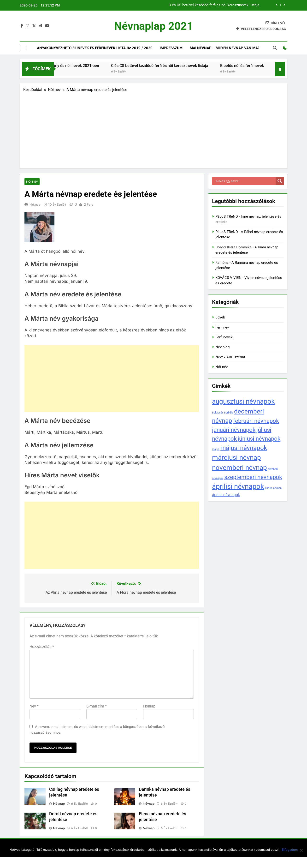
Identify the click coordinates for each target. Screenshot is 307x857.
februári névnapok (256, 420)
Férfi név (222, 327)
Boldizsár (217, 412)
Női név (32, 182)
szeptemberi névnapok (253, 476)
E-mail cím (96, 706)
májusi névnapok (243, 447)
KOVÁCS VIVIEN (228, 278)
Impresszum (171, 48)
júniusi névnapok (259, 438)
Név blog (222, 347)
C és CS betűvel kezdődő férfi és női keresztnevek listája (140, 65)
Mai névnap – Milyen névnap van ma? (224, 48)
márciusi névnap (236, 457)
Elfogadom (290, 849)
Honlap (149, 706)
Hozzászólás (42, 646)
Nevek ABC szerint (230, 357)
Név (34, 706)
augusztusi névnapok (243, 401)
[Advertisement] (153, 128)
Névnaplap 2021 (153, 26)
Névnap (35, 204)
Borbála (228, 412)
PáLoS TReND (226, 216)
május (215, 449)
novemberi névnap (239, 468)
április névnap (273, 488)
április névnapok (226, 494)
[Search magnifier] (280, 181)
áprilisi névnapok (238, 486)
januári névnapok (233, 429)
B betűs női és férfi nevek (239, 5)
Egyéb (220, 317)
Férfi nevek (224, 337)
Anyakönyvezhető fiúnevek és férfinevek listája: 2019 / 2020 (95, 48)
